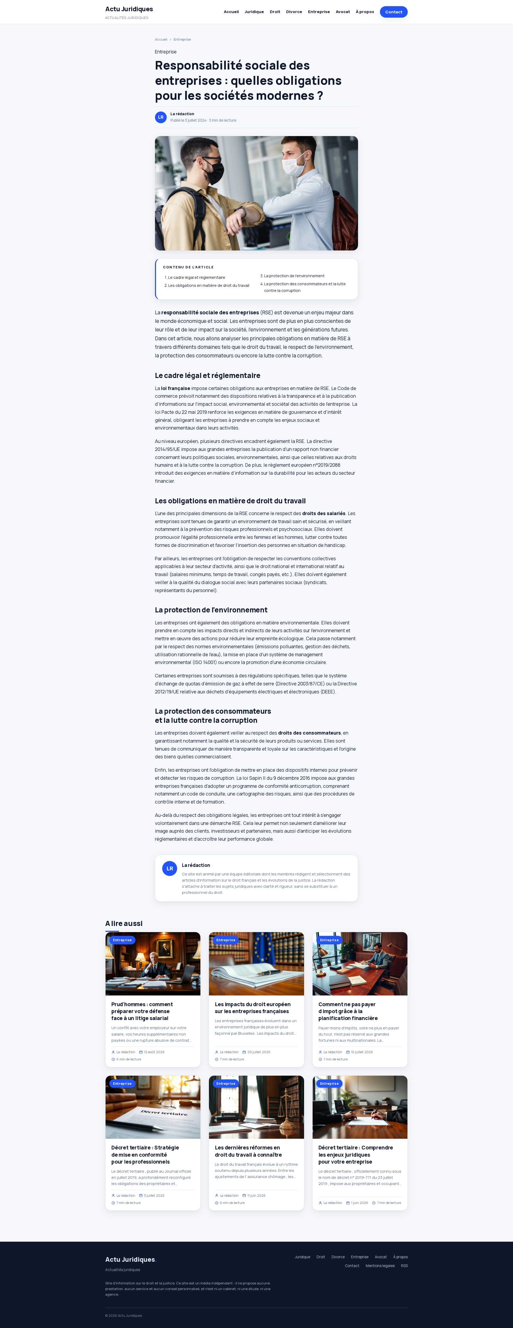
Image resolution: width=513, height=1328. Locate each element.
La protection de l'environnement (294, 275)
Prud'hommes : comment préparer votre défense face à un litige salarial (142, 1011)
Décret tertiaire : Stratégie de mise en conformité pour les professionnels (145, 1154)
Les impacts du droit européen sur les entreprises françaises (253, 1008)
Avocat (343, 11)
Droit (275, 11)
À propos (365, 11)
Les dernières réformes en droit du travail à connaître (248, 1151)
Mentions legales (380, 1265)
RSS (404, 1265)
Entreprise (319, 11)
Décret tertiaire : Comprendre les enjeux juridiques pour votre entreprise (355, 1154)
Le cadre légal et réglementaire (196, 277)
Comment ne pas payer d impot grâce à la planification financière (348, 1011)
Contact (393, 12)
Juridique (254, 11)
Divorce (294, 11)
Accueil (231, 11)
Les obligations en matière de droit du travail (208, 285)
